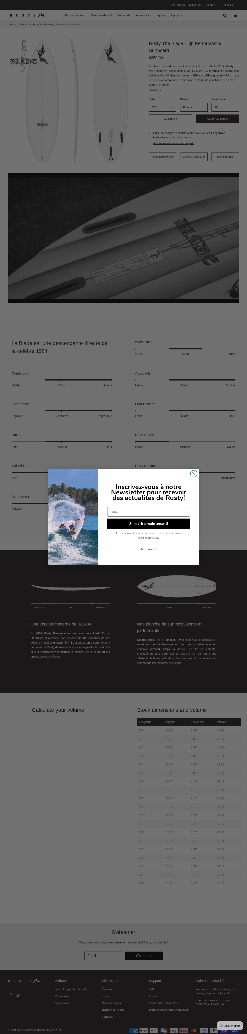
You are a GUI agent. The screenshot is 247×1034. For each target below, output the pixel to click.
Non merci (148, 549)
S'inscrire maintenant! (148, 523)
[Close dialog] (193, 473)
